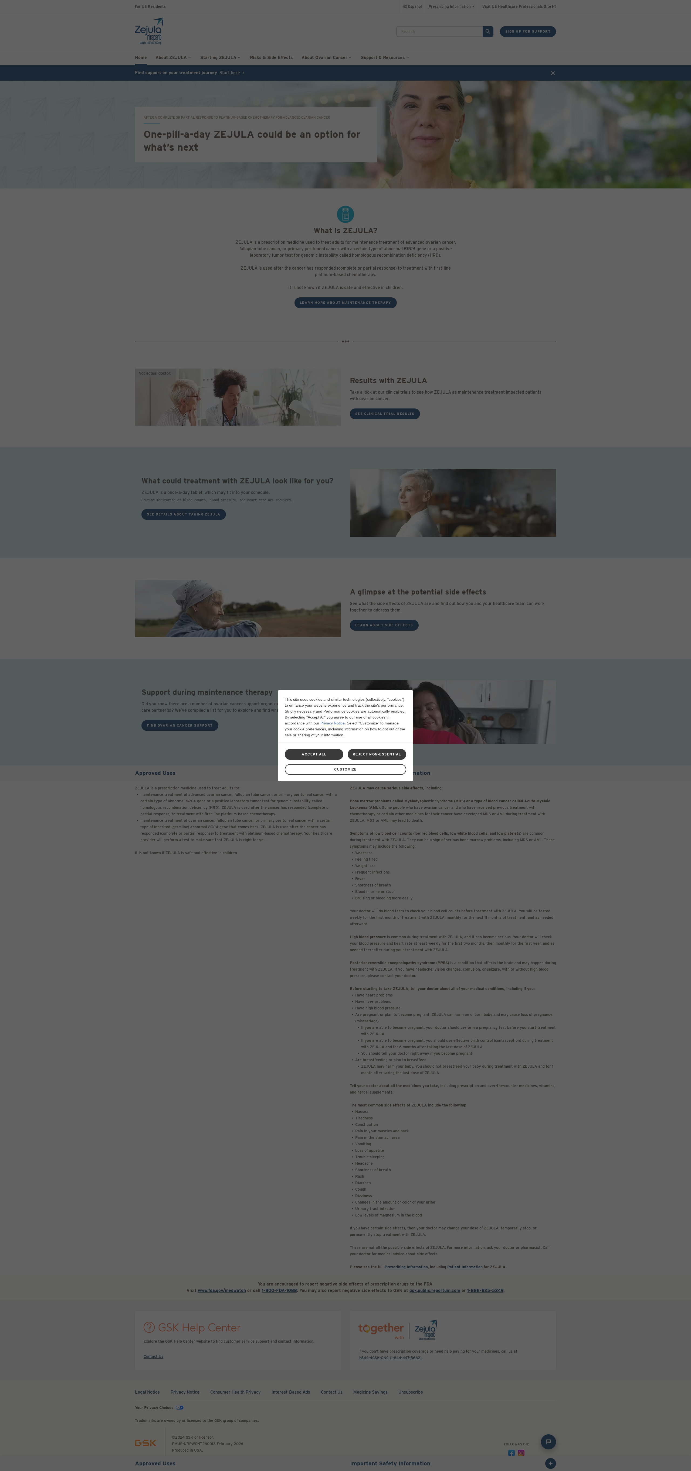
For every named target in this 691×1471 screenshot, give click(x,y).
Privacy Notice (332, 723)
